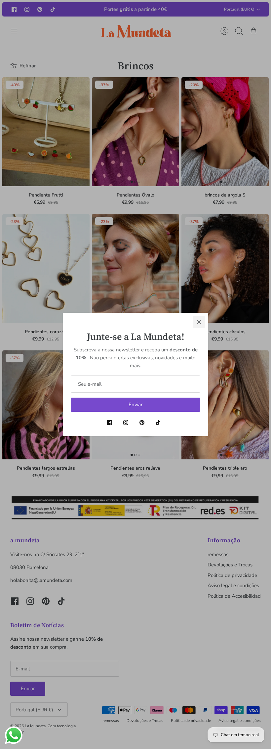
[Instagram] (125, 422)
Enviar (135, 404)
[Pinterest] (142, 422)
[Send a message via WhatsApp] (13, 735)
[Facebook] (109, 422)
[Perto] (199, 322)
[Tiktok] (158, 422)
